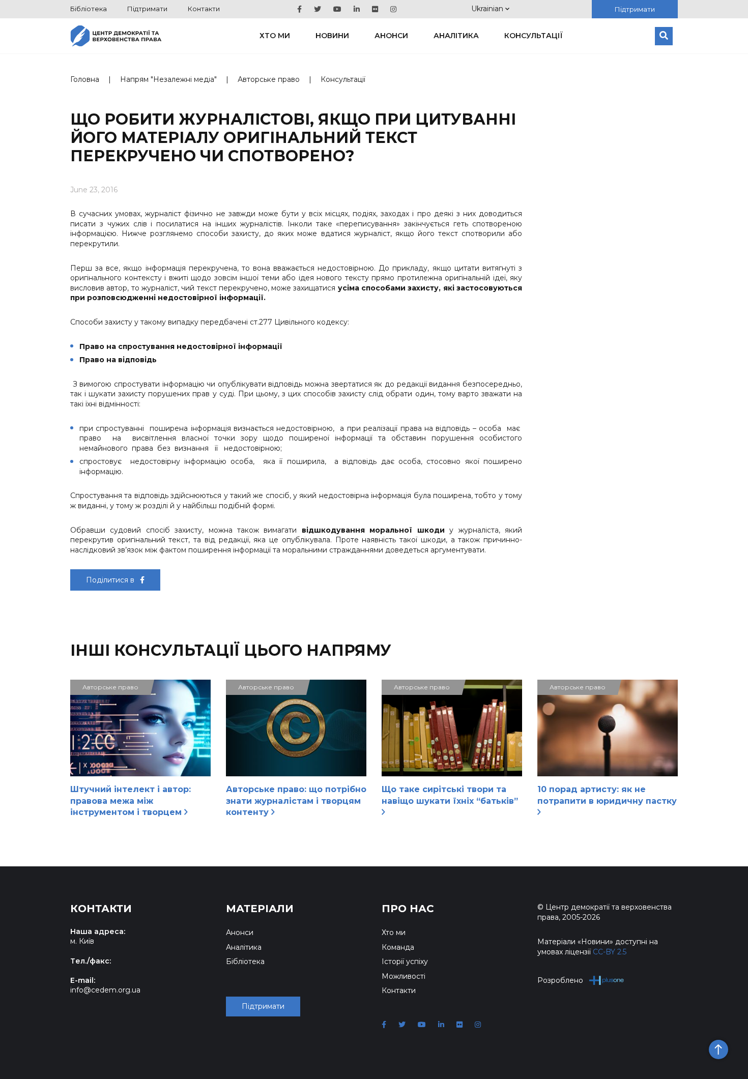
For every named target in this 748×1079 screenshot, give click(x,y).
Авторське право (269, 79)
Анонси (391, 35)
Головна (84, 79)
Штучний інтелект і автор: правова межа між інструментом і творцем (130, 800)
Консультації (533, 35)
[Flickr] (375, 9)
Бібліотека (88, 9)
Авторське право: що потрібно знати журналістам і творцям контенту (296, 800)
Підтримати (147, 9)
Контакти (204, 9)
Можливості (403, 976)
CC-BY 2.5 (609, 951)
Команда (398, 947)
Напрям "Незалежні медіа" (168, 79)
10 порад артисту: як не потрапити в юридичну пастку (607, 794)
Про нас (408, 908)
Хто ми (275, 35)
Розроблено (560, 980)
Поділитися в (111, 580)
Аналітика (456, 35)
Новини (332, 35)
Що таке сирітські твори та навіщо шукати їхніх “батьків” (450, 794)
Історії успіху (405, 961)
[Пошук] (664, 36)
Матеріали (260, 908)
